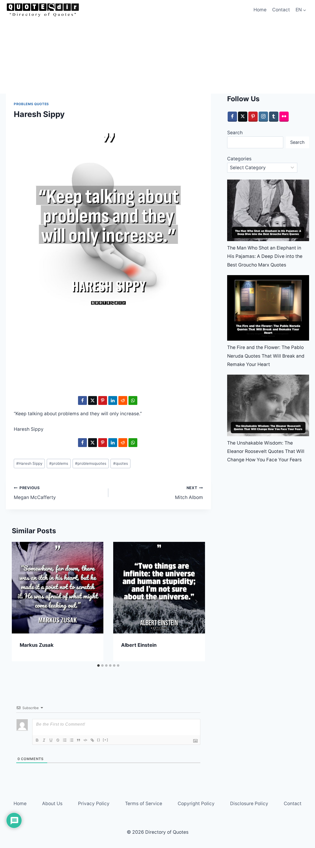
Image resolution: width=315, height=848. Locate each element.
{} (98, 740)
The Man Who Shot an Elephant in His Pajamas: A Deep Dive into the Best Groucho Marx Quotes (264, 256)
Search (235, 132)
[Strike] (57, 740)
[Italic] (44, 740)
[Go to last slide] (20, 601)
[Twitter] (242, 117)
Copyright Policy (196, 803)
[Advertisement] (157, 56)
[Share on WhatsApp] (132, 400)
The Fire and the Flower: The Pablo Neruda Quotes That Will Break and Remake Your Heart (265, 356)
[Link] (92, 740)
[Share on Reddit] (122, 400)
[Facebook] (232, 117)
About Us (52, 803)
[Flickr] (284, 117)
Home (260, 10)
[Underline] (50, 740)
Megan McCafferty (35, 492)
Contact (281, 10)
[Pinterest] (253, 117)
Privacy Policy (94, 803)
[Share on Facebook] (82, 400)
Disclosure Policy (249, 803)
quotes (120, 463)
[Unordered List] (71, 740)
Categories (239, 159)
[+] (105, 740)
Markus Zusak (37, 645)
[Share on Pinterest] (102, 400)
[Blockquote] (78, 740)
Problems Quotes (31, 104)
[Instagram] (263, 117)
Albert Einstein (139, 645)
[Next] (196, 601)
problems (58, 463)
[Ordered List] (64, 740)
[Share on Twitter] (92, 400)
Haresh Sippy (29, 463)
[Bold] (37, 740)
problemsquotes (90, 463)
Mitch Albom (189, 492)
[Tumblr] (273, 117)
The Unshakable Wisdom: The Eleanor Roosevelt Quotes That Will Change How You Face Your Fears (265, 451)
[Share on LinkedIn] (112, 400)
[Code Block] (85, 740)
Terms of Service (143, 803)
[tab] (98, 665)
